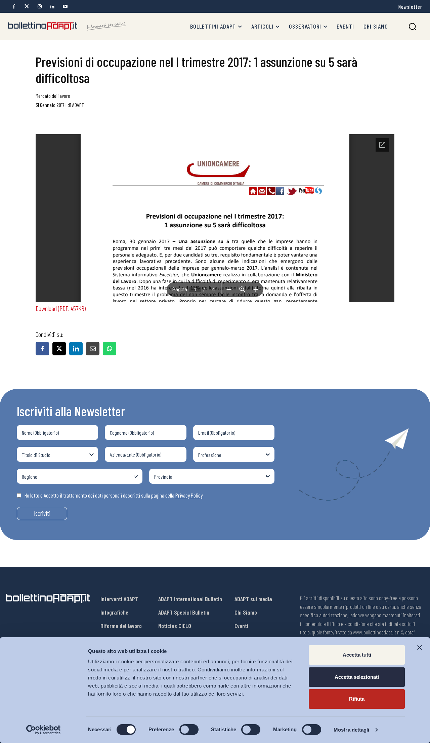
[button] (412, 26)
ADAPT (78, 105)
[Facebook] (14, 6)
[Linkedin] (52, 6)
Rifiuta (356, 699)
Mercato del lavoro (53, 95)
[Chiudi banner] (419, 647)
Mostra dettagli (352, 730)
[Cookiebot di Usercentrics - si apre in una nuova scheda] (43, 730)
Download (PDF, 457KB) (61, 308)
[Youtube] (65, 6)
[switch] (189, 729)
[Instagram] (39, 6)
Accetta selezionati (357, 677)
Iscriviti (42, 513)
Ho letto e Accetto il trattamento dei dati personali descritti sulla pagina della (114, 495)
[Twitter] (27, 6)
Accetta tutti (357, 655)
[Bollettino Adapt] (67, 26)
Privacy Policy (189, 495)
